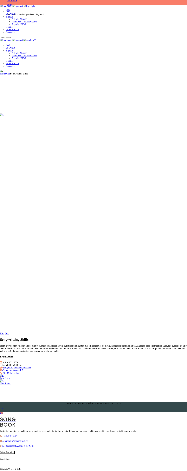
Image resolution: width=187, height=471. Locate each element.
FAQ (9, 9)
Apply (9, 4)
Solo (7, 333)
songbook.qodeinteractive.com (17, 367)
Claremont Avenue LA (12, 370)
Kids (2, 333)
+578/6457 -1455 (11, 373)
